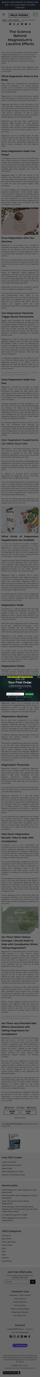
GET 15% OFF (29, 694)
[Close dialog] (38, 677)
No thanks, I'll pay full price (20, 699)
